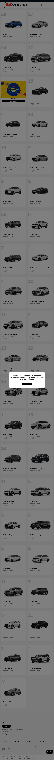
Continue (27, 384)
